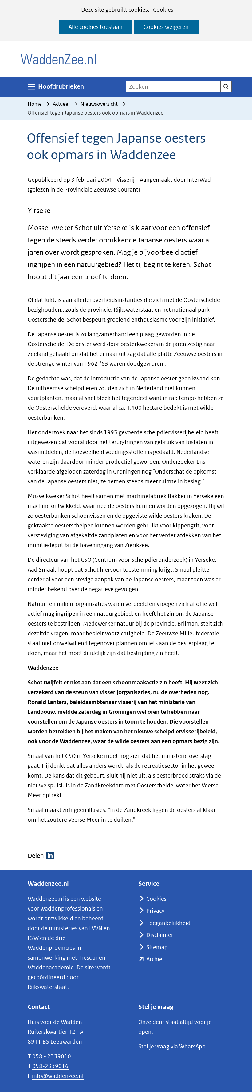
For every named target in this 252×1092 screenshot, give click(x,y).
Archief (155, 959)
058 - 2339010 (51, 1056)
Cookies (163, 9)
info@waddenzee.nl (58, 1075)
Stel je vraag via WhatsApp (172, 1046)
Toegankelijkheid (168, 922)
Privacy (155, 910)
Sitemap (157, 947)
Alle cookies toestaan (96, 26)
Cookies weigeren (166, 26)
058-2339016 (50, 1066)
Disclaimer (159, 934)
